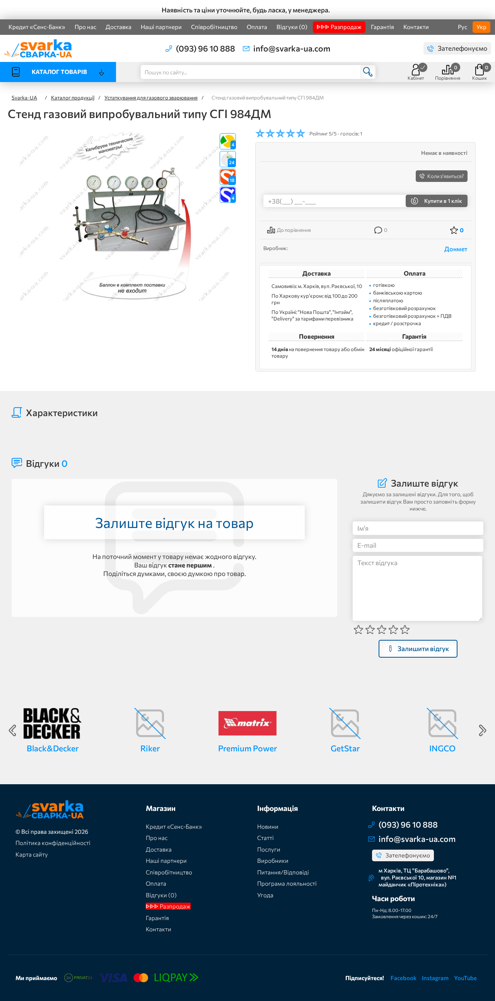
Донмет (456, 248)
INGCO (442, 748)
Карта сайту (31, 854)
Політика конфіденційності (52, 842)
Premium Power (247, 748)
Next (482, 730)
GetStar (345, 748)
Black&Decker (53, 748)
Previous (12, 730)
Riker (150, 748)
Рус (462, 26)
